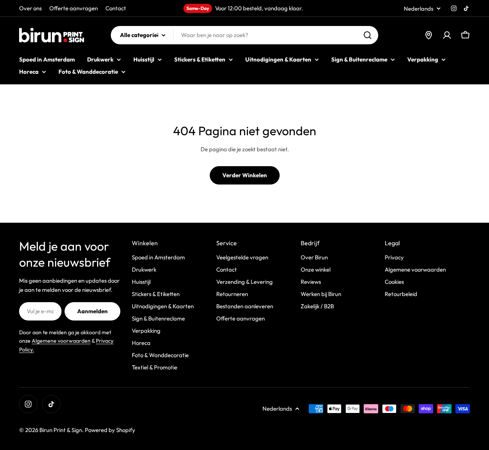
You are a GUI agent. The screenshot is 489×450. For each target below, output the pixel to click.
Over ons (30, 8)
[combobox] (244, 35)
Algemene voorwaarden (61, 340)
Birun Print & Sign (60, 430)
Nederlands (418, 8)
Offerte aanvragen (73, 8)
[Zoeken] (367, 35)
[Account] (447, 35)
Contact (115, 8)
